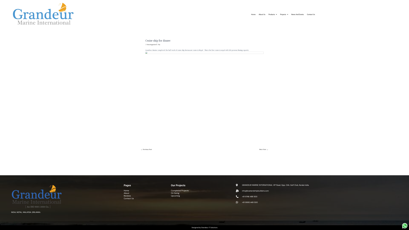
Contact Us (311, 14)
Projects (283, 14)
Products (272, 14)
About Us (262, 14)
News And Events (297, 14)
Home (253, 14)
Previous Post (146, 149)
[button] (273, 14)
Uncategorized (152, 44)
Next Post (263, 149)
